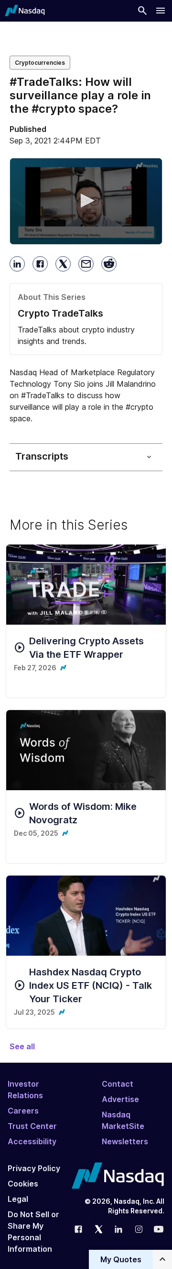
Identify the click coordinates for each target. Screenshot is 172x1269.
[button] (86, 200)
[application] (86, 201)
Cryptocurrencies (40, 62)
